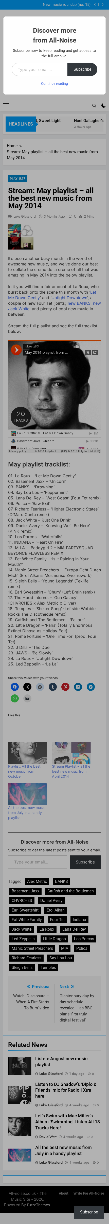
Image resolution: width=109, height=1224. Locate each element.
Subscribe (82, 69)
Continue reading (54, 84)
